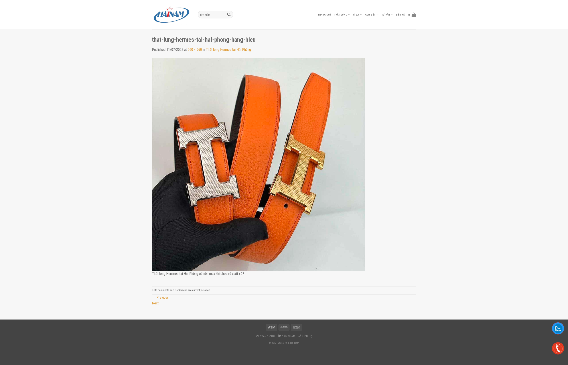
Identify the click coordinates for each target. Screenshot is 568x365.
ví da (356, 14)
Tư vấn (386, 14)
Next (157, 303)
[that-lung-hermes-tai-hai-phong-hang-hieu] (258, 164)
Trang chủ (324, 14)
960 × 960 (195, 49)
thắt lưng (340, 14)
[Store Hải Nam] (171, 15)
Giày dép (370, 14)
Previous (160, 297)
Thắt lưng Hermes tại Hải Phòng (228, 49)
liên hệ (400, 14)
